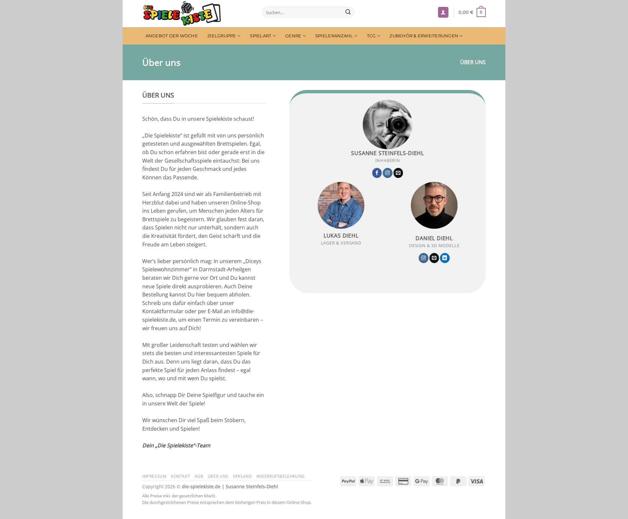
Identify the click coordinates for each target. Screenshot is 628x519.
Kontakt (180, 476)
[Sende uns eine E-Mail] (398, 173)
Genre (293, 35)
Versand (242, 476)
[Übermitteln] (348, 12)
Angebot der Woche (172, 35)
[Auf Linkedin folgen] (445, 258)
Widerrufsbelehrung (280, 476)
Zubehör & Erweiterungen (424, 35)
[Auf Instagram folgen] (387, 173)
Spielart (260, 35)
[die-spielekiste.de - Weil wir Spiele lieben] (197, 13)
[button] (443, 12)
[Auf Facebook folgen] (377, 173)
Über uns (218, 476)
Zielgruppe (221, 35)
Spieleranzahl (334, 35)
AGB (199, 476)
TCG (371, 35)
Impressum (154, 476)
